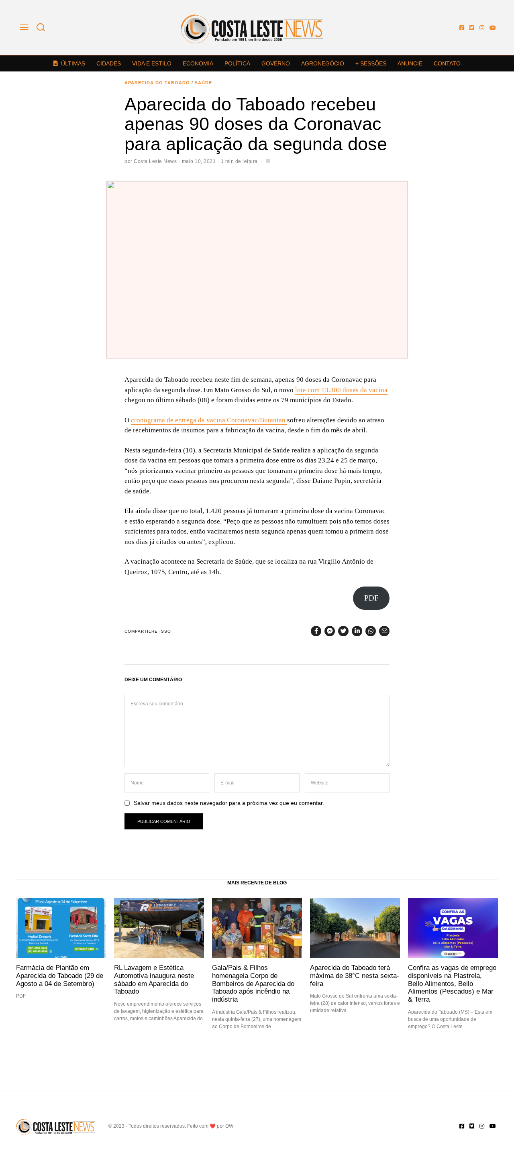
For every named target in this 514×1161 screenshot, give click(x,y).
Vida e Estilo (151, 63)
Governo (275, 63)
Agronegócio (322, 63)
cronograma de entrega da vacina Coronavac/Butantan (209, 420)
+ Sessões (370, 63)
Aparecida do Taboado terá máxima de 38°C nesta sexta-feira (354, 975)
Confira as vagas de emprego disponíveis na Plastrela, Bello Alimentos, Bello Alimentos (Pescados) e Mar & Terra (452, 983)
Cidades (108, 63)
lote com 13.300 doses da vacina (341, 390)
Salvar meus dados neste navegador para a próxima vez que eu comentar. (229, 803)
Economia (198, 63)
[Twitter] (471, 28)
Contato (447, 63)
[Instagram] (481, 28)
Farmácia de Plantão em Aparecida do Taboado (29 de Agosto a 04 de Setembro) (59, 975)
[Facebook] (461, 28)
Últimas (73, 63)
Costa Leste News (155, 161)
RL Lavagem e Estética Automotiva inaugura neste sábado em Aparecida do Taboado (154, 979)
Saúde (203, 82)
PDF (371, 598)
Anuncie (410, 63)
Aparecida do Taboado (157, 82)
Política (237, 63)
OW (229, 1126)
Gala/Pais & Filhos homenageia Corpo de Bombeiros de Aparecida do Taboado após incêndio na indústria (253, 983)
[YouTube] (492, 28)
